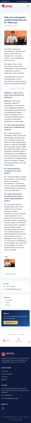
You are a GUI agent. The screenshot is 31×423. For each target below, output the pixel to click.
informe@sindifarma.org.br (13, 289)
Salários (7, 302)
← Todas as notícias (10, 274)
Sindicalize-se (9, 322)
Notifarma (4, 379)
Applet (20, 419)
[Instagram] (3, 408)
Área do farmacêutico (22, 1)
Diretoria (7, 305)
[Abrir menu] (28, 6)
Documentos (8, 300)
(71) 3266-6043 (11, 286)
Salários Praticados (6, 374)
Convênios (4, 377)
